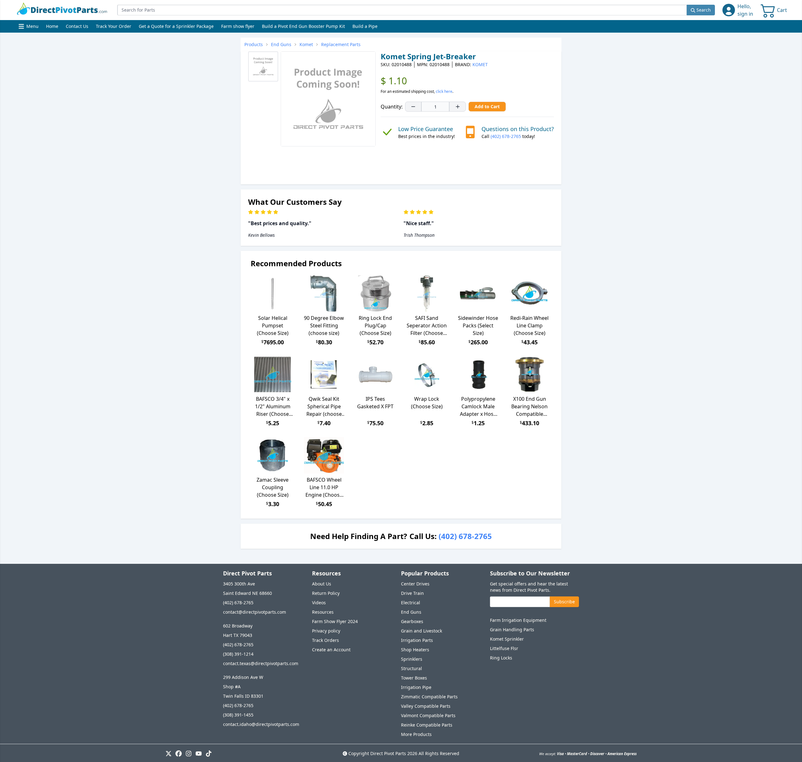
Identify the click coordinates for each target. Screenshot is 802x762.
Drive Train (412, 593)
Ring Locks (501, 658)
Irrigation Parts (417, 640)
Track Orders (325, 640)
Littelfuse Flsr (504, 648)
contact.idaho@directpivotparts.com (261, 724)
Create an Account (331, 650)
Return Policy (326, 593)
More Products (416, 734)
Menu (29, 27)
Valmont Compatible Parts (428, 715)
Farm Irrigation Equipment (518, 620)
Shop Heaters (415, 650)
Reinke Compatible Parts (426, 725)
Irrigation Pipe (416, 687)
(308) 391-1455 (238, 715)
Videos (319, 603)
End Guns (411, 612)
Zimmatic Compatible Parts (429, 697)
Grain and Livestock (421, 631)
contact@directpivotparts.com (254, 612)
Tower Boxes (414, 678)
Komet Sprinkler (507, 639)
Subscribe (564, 602)
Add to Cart (487, 106)
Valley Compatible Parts (425, 706)
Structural (411, 668)
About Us (321, 584)
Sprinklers (411, 659)
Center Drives (415, 584)
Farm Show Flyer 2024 (335, 621)
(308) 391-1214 (238, 654)
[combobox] (402, 10)
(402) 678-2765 (506, 136)
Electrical (410, 603)
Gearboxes (412, 621)
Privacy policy (326, 631)
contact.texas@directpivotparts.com (260, 663)
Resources (323, 612)
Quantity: (392, 106)
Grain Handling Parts (512, 629)
